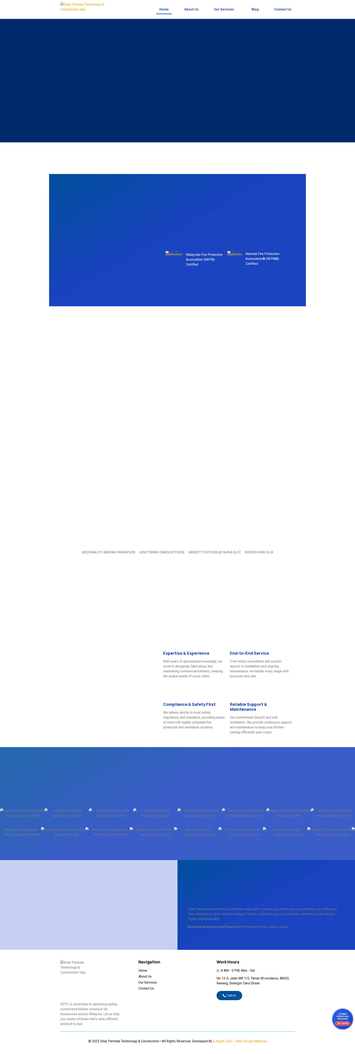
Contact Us (283, 9)
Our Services (224, 9)
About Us (191, 9)
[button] (225, 9)
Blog (255, 9)
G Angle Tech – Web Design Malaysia (240, 1041)
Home (164, 9)
